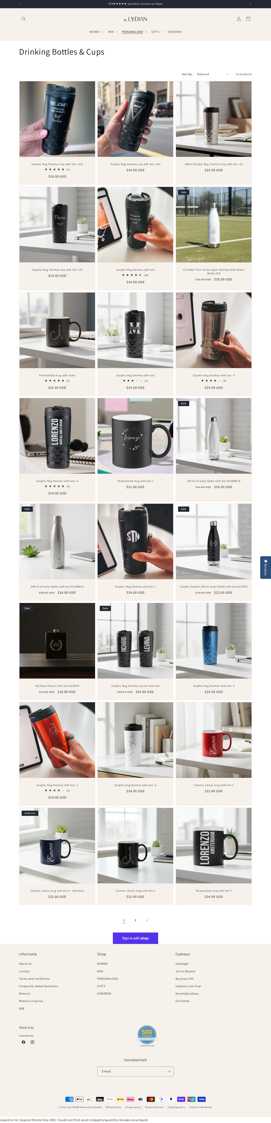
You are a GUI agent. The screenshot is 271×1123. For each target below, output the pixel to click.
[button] (23, 18)
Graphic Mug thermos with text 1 (135, 586)
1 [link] (124, 920)
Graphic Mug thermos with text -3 (213, 375)
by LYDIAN (73, 1107)
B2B (21, 1008)
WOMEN (102, 964)
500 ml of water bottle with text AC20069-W (213, 481)
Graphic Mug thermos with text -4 (135, 785)
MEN (100, 971)
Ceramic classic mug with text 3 (135, 891)
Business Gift (185, 979)
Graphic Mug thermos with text (135, 270)
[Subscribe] (168, 1071)
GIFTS (101, 986)
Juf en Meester (186, 971)
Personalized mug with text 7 (214, 891)
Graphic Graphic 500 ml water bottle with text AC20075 (213, 586)
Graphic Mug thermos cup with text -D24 (136, 164)
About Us (25, 964)
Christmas (182, 1001)
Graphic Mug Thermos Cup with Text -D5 (57, 270)
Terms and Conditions (34, 979)
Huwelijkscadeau (187, 993)
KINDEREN (104, 993)
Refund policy (113, 1107)
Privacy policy (133, 1107)
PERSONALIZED (107, 979)
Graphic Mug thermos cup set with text (135, 686)
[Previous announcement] (20, 4)
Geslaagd (182, 964)
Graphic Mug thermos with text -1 (57, 785)
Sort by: (187, 74)
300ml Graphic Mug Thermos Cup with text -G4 (214, 164)
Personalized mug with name (57, 375)
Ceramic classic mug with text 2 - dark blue (57, 891)
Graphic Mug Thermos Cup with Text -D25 (57, 164)
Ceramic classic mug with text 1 (214, 785)
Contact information (200, 1107)
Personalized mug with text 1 (135, 481)
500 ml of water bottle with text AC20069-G (57, 586)
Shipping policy (176, 1107)
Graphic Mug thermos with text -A (57, 481)
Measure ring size (31, 1001)
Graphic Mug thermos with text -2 (213, 686)
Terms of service (154, 1107)
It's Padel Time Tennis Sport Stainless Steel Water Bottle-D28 (213, 271)
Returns (24, 993)
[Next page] (147, 920)
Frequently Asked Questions (38, 986)
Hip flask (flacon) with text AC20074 (57, 686)
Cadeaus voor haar (188, 986)
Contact (24, 971)
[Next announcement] (250, 4)
